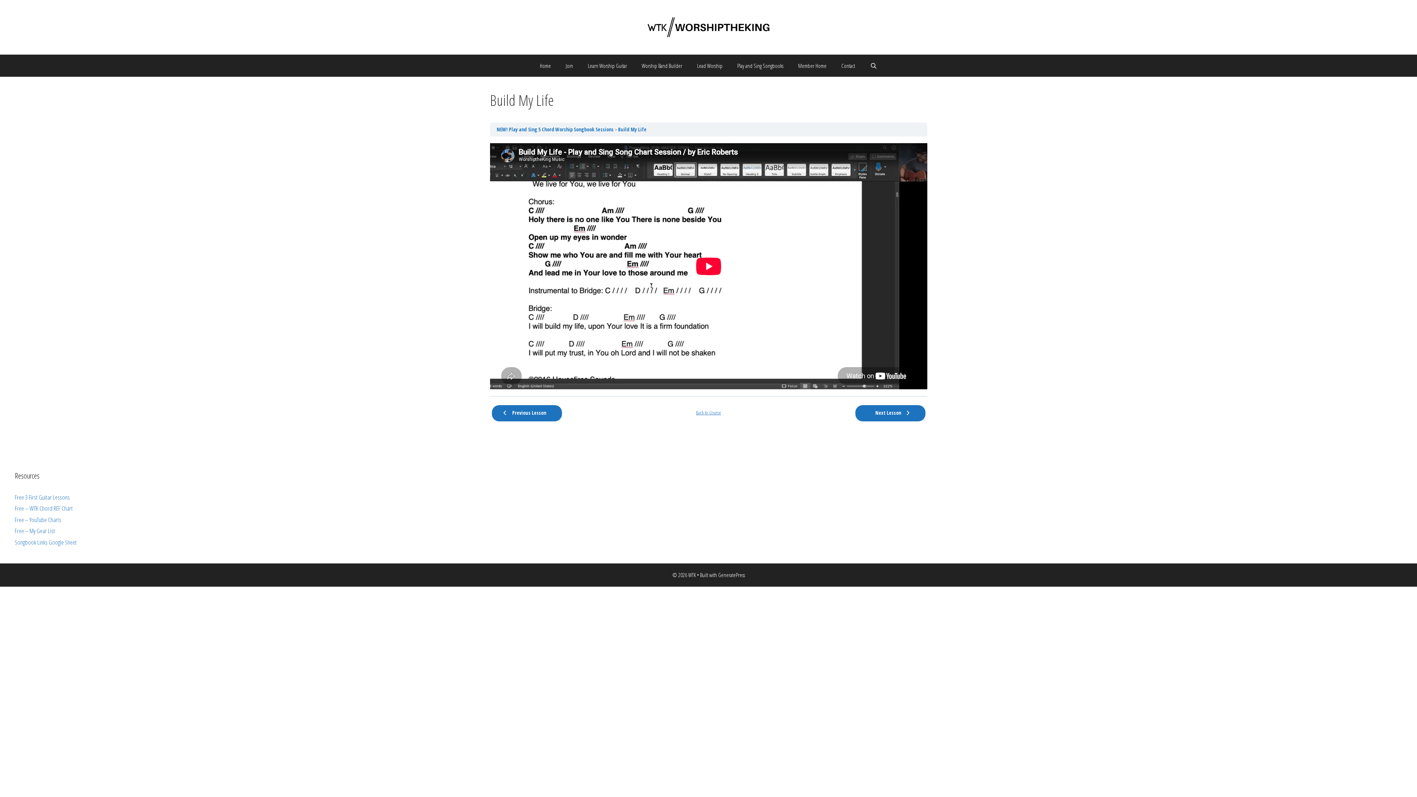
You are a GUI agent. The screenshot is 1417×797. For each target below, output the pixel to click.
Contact (848, 65)
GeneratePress (731, 575)
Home (545, 65)
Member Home (812, 65)
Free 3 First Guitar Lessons (42, 497)
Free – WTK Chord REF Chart (44, 508)
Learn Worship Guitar (607, 65)
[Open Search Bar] (873, 66)
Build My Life (632, 129)
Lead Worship (710, 65)
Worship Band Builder (662, 65)
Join (569, 65)
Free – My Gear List (35, 531)
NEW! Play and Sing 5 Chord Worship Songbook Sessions (556, 129)
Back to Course (708, 412)
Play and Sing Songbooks (760, 65)
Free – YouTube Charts (38, 519)
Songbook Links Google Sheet (46, 542)
